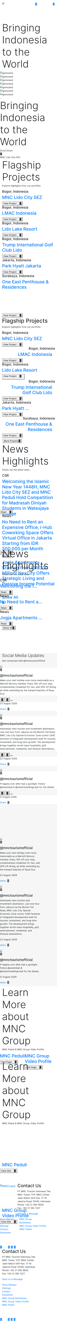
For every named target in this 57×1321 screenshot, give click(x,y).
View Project (12, 203)
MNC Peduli (25, 1229)
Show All (9, 627)
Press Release (9, 1284)
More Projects (12, 440)
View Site (8, 1170)
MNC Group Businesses (14, 1298)
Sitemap (4, 1225)
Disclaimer (5, 1232)
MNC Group (20, 1308)
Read (6, 512)
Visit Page (34, 1067)
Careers (4, 1229)
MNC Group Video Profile (32, 1225)
